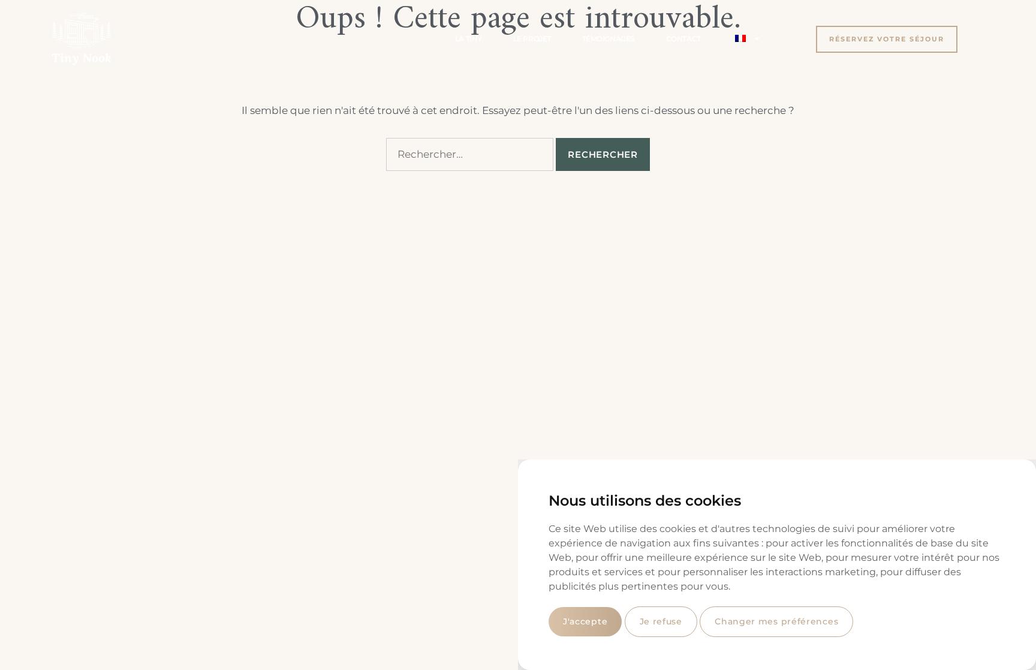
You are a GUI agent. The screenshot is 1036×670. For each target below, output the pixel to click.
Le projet (532, 38)
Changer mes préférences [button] (776, 621)
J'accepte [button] (585, 621)
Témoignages (608, 38)
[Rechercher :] (469, 154)
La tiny (468, 38)
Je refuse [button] (661, 621)
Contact (683, 38)
